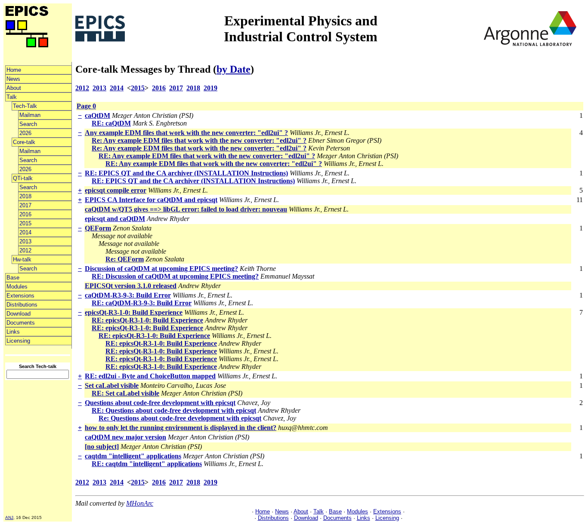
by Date (234, 69)
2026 (25, 133)
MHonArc (139, 503)
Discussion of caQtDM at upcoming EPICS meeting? (161, 268)
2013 (25, 241)
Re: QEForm (124, 259)
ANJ (9, 517)
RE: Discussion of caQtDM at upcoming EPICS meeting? (175, 276)
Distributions (21, 304)
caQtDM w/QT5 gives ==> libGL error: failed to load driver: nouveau (186, 209)
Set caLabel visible (112, 385)
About (13, 88)
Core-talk (24, 142)
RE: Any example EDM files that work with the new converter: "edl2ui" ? (207, 156)
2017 (25, 205)
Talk (11, 97)
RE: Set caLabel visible (125, 393)
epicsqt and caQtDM (115, 218)
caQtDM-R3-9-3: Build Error (128, 295)
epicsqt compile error (115, 190)
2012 (25, 250)
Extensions (20, 295)
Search (28, 124)
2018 (25, 196)
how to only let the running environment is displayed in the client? (180, 427)
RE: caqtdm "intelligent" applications (147, 463)
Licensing (18, 341)
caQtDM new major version (125, 437)
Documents (20, 322)
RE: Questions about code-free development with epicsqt (174, 410)
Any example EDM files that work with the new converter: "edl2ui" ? (186, 132)
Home (13, 70)
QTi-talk (23, 178)
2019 (210, 88)
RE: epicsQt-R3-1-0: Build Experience (147, 320)
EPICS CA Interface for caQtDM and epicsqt (151, 199)
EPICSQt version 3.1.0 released (130, 285)
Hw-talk (22, 259)
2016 (25, 214)
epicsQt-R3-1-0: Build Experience (134, 312)
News (13, 79)
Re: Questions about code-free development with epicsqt (180, 418)
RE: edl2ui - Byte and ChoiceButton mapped (150, 376)
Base (12, 277)
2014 (25, 232)
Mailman (29, 115)
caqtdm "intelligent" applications (133, 456)
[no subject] (102, 446)
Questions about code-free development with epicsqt (160, 402)
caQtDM (97, 115)
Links (13, 332)
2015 (25, 223)
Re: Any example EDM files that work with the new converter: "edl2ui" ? (199, 140)
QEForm (98, 228)
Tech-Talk (25, 106)
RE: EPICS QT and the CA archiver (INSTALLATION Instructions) (186, 173)
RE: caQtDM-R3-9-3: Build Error (142, 303)
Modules (17, 286)
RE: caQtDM (111, 123)
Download (18, 313)
